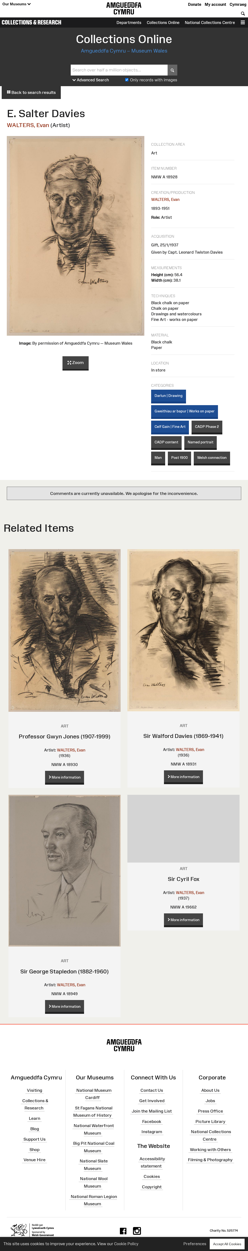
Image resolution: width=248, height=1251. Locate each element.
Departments (128, 22)
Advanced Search (92, 80)
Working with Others (210, 1149)
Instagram (151, 1131)
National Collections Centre (210, 22)
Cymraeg (238, 4)
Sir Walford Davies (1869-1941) (183, 736)
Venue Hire (34, 1159)
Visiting (34, 1090)
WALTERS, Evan (28, 125)
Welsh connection (212, 457)
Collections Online (163, 22)
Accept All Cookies (227, 1244)
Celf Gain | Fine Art (170, 427)
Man (158, 457)
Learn (34, 1118)
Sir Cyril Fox (183, 879)
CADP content (166, 442)
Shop (34, 1149)
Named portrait (200, 442)
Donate (194, 4)
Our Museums (14, 4)
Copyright (152, 1186)
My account (215, 4)
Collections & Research (31, 22)
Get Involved (151, 1100)
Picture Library (210, 1121)
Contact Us (151, 1090)
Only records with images (153, 80)
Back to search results (33, 92)
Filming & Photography (210, 1159)
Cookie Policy (126, 1244)
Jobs (210, 1100)
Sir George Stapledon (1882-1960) (64, 971)
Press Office (210, 1111)
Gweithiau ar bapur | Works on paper (185, 411)
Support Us (34, 1139)
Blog (34, 1128)
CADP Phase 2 (207, 427)
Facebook (151, 1121)
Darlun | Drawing (169, 396)
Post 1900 (179, 457)
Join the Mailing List (152, 1111)
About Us (210, 1090)
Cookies (152, 1176)
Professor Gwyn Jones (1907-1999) (64, 736)
